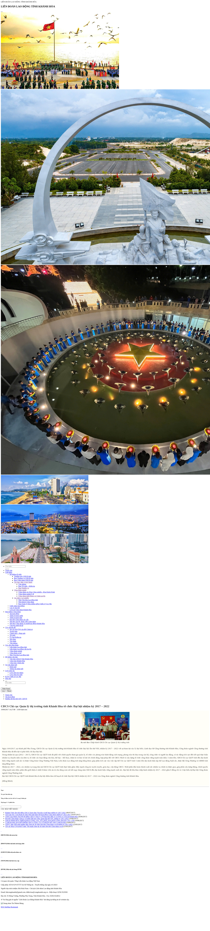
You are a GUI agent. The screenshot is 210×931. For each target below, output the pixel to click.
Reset (9, 691)
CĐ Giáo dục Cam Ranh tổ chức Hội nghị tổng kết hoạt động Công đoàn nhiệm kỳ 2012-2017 (38, 815)
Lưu (3, 691)
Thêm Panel (6, 689)
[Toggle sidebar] (2, 11)
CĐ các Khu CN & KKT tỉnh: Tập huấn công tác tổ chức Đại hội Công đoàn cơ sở (34, 826)
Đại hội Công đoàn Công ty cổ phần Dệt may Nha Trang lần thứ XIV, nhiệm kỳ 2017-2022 (37, 818)
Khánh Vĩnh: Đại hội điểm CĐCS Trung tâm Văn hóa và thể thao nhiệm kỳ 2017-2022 (35, 813)
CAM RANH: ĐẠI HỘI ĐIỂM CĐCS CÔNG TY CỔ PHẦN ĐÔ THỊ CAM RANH (35, 822)
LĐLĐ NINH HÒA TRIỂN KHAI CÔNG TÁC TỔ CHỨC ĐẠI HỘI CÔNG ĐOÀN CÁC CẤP (39, 820)
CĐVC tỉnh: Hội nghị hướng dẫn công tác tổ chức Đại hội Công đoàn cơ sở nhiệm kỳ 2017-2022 (39, 824)
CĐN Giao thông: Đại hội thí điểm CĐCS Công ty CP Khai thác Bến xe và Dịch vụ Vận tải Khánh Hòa (41, 817)
